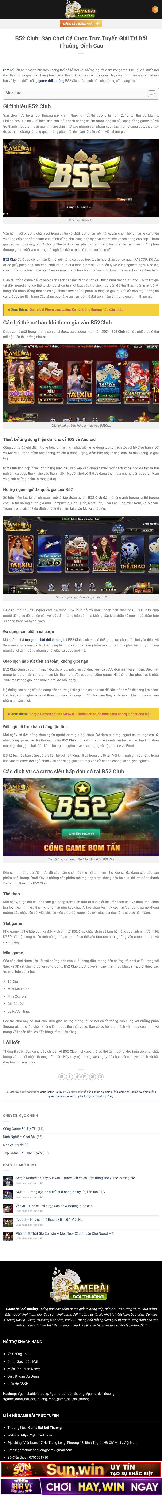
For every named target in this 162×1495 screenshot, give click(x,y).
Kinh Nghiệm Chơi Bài (19, 1137)
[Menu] (155, 9)
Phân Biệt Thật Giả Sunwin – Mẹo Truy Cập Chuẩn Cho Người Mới (65, 1234)
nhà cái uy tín (75, 1096)
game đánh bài (57, 1096)
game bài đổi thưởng (143, 1091)
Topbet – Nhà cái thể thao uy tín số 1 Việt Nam (50, 1220)
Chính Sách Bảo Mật (23, 1362)
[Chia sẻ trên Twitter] (77, 1076)
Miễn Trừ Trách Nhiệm (24, 1369)
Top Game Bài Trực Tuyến (22, 1153)
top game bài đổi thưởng (98, 1096)
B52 (6, 70)
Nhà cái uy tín (13, 1145)
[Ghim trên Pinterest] (92, 1076)
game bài (124, 1091)
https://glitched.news (37, 1435)
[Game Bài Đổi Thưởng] (81, 9)
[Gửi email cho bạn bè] (84, 1076)
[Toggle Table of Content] (149, 93)
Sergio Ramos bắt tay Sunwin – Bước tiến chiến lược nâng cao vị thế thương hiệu (76, 1178)
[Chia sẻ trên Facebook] (69, 1076)
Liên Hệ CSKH (18, 1384)
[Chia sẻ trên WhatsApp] (61, 1076)
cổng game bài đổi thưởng (102, 1091)
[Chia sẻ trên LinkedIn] (100, 1076)
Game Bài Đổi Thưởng (45, 1428)
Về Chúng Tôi (17, 1354)
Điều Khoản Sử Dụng (23, 1376)
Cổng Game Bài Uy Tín (53, 1091)
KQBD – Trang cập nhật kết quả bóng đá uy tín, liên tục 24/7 (61, 1192)
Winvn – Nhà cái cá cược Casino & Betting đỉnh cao (54, 1206)
